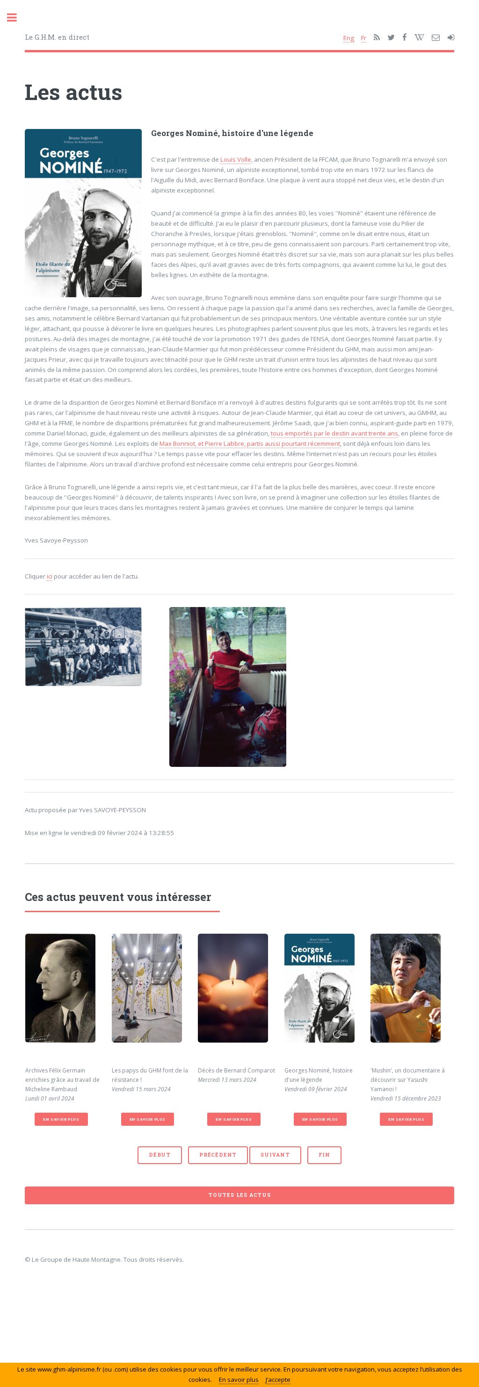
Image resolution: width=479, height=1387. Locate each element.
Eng (348, 38)
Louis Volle (235, 159)
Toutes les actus (239, 1195)
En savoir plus (61, 1119)
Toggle (17, 17)
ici (49, 576)
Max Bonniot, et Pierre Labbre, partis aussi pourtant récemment (250, 443)
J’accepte (278, 1379)
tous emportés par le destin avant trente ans (334, 433)
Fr (363, 38)
